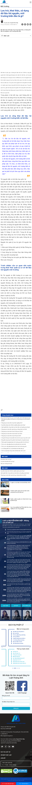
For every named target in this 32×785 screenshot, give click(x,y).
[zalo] (30, 24)
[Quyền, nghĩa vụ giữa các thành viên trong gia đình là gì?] (5, 501)
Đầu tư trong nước (16, 629)
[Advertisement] (16, 55)
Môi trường (5, 6)
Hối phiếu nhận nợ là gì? (6, 459)
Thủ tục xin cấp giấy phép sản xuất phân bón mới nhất (13, 444)
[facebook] (5, 746)
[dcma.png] (6, 771)
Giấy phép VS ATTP (10, 659)
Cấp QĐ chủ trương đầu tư (11, 631)
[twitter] (2, 746)
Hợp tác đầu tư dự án (10, 641)
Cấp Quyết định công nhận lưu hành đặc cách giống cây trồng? (15, 427)
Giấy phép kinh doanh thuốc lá (12, 663)
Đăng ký (16, 708)
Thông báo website (10, 654)
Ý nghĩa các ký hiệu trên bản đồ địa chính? (20, 482)
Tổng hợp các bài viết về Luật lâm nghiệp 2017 (11, 422)
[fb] (22, 24)
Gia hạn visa (8, 651)
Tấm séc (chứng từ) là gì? (6, 463)
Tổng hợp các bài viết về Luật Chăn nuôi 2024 (11, 433)
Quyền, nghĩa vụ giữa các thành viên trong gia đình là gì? (20, 499)
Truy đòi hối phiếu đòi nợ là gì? (7, 461)
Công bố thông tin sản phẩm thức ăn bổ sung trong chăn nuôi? (15, 437)
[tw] (25, 24)
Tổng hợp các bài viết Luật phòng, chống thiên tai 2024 (14, 429)
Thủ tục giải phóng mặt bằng (12, 634)
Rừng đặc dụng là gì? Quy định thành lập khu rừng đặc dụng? (15, 440)
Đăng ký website (9, 656)
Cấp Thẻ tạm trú (9, 653)
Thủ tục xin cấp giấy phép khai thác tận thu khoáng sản (13, 446)
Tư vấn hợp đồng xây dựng (11, 640)
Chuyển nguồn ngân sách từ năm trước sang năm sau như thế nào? (19, 491)
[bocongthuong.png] (20, 771)
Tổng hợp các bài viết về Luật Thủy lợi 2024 (11, 435)
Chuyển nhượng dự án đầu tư (12, 638)
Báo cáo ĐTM (9, 633)
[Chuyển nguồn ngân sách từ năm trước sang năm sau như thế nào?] (5, 493)
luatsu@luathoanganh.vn (7, 735)
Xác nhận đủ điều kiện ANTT (12, 658)
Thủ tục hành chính (16, 649)
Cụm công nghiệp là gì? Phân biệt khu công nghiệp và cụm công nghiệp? (20, 507)
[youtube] (28, 24)
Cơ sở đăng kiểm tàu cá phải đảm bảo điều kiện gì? (12, 448)
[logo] (16, 719)
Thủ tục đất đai (9, 636)
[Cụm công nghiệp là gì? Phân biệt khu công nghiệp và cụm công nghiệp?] (5, 509)
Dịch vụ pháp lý (16, 624)
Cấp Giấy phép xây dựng (11, 643)
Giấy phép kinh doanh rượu (11, 661)
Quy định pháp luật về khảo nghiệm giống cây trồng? (13, 425)
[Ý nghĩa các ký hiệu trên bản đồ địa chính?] (5, 484)
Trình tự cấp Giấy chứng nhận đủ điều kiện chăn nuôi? (13, 450)
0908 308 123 (5, 733)
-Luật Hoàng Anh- (13, 778)
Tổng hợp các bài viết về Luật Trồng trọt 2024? (12, 431)
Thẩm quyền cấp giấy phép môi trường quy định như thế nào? (15, 442)
